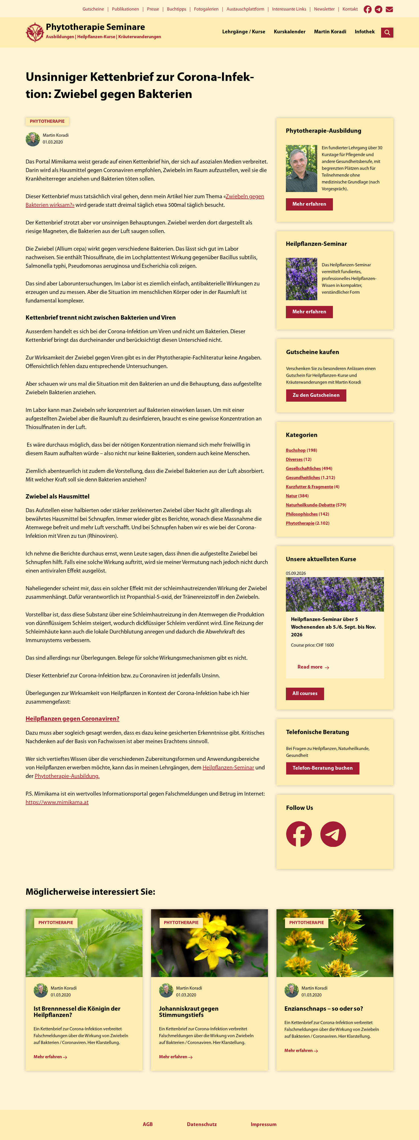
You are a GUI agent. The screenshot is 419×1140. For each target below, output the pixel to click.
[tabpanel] (84, 990)
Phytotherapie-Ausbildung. (67, 776)
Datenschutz (202, 1124)
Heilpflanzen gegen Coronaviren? (72, 719)
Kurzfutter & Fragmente (309, 487)
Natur (291, 496)
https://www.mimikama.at (57, 803)
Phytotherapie (47, 121)
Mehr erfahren (309, 204)
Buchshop (296, 450)
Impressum (263, 1124)
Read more (310, 667)
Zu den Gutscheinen (316, 395)
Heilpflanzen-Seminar (228, 768)
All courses (305, 693)
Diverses (294, 459)
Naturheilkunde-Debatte (310, 505)
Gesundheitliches (303, 478)
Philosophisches (302, 514)
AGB (148, 1124)
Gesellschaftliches (303, 469)
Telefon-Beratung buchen (323, 768)
